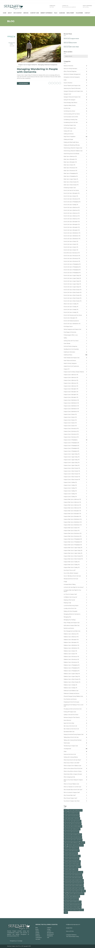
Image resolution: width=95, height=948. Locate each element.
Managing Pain (67, 617)
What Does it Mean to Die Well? (71, 762)
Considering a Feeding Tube (70, 119)
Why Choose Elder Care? (70, 795)
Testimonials (67, 743)
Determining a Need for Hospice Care (73, 148)
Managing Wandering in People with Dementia (37, 70)
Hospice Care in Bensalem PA (71, 389)
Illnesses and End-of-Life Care (71, 578)
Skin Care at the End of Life (70, 726)
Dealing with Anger (68, 139)
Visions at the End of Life (70, 754)
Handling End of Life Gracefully (71, 349)
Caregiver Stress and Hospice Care (72, 97)
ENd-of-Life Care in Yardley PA (71, 303)
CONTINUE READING (23, 83)
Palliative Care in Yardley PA (70, 685)
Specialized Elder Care (69, 731)
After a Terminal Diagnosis (70, 71)
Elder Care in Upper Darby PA (71, 179)
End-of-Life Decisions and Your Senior (73, 315)
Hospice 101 (66, 369)
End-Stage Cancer (68, 326)
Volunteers (79, 13)
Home (4, 13)
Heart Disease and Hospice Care (71, 357)
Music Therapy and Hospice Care (71, 622)
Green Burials (67, 343)
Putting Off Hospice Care (70, 711)
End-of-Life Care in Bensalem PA (72, 221)
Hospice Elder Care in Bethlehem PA (73, 519)
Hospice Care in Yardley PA (70, 482)
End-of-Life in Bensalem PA (70, 318)
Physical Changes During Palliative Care (73, 696)
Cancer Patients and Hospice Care (72, 85)
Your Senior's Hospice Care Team (72, 801)
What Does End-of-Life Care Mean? (72, 760)
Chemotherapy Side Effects (70, 102)
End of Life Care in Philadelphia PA (72, 201)
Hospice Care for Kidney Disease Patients (74, 371)
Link (65, 893)
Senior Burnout (67, 720)
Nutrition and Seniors (69, 628)
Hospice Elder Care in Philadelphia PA (73, 539)
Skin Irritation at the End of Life (71, 728)
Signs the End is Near (69, 723)
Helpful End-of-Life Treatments (71, 366)
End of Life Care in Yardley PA (71, 204)
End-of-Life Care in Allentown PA (72, 207)
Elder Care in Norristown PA (70, 167)
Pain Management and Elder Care (72, 631)
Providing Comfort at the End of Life (73, 709)
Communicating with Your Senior (72, 114)
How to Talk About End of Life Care (72, 576)
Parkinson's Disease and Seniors (71, 693)
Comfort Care (34, 13)
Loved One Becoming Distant (71, 605)
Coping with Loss (68, 131)
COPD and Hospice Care (70, 128)
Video (65, 751)
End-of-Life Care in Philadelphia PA (72, 264)
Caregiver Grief (67, 94)
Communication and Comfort (71, 116)
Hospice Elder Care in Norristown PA (72, 533)
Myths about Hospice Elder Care (71, 625)
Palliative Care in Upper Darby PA (72, 673)
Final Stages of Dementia (70, 332)
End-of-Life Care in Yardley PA (71, 306)
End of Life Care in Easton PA (71, 196)
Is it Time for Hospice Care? (70, 594)
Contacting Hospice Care (70, 125)
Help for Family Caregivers (70, 363)
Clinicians (62, 13)
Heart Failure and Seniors (70, 360)
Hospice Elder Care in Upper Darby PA (73, 547)
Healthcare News (68, 354)
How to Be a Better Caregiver (71, 573)
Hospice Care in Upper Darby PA (27, 65)
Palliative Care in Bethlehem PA (71, 645)
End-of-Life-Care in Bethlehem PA (72, 323)
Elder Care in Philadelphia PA (71, 173)
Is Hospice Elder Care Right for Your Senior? (72, 590)
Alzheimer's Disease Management (72, 74)
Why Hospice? (17, 13)
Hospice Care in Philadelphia (70, 440)
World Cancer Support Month (71, 38)
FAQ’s (55, 13)
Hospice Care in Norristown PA (71, 428)
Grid (65, 845)
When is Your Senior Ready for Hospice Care (73, 780)
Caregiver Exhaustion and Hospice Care (73, 91)
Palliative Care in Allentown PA (71, 634)
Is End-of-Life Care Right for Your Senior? (74, 587)
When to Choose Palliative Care (71, 784)
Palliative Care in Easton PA (70, 651)
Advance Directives (68, 65)
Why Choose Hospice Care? (70, 798)
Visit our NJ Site (70, 931)
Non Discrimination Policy (72, 936)
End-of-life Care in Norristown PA (72, 252)
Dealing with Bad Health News (71, 142)
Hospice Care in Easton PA (70, 414)
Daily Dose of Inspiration (69, 136)
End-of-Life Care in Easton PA (71, 241)
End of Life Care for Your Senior (71, 190)
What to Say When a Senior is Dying (72, 771)
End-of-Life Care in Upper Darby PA (72, 275)
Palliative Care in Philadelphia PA (71, 665)
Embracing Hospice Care (70, 187)
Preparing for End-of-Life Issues (71, 702)
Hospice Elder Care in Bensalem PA (72, 510)
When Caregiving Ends (69, 777)
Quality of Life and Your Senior (71, 714)
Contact (87, 13)
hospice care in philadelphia (71, 858)
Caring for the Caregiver (69, 99)
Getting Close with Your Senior (71, 340)
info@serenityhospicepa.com (73, 924)
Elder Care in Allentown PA (70, 156)
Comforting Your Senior (69, 111)
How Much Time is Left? (70, 570)
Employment (70, 13)
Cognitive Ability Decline (70, 105)
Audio (65, 80)
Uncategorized (67, 748)
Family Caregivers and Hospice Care (72, 329)
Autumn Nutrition (68, 82)
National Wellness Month (70, 42)
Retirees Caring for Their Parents (72, 717)
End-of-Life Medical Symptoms (71, 320)
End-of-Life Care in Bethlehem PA (72, 233)
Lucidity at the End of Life (70, 608)
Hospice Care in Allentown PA (71, 374)
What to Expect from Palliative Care (72, 765)
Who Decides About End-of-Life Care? (73, 789)
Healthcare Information (69, 352)
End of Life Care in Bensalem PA (71, 193)
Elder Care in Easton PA (69, 165)
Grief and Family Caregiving (70, 346)
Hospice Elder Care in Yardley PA (71, 561)
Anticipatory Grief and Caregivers (72, 77)
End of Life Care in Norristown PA (72, 199)
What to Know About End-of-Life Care (73, 768)
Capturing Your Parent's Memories (72, 88)
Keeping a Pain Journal (69, 600)
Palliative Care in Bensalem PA (71, 639)
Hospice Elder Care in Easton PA (71, 527)
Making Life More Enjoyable (70, 611)
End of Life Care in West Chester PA (73, 839)
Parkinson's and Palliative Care (71, 690)
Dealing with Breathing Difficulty (72, 145)
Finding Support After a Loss (71, 335)
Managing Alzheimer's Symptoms (47, 65)
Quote (81, 909)
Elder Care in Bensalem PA (70, 159)
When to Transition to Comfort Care (72, 786)
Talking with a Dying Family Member (73, 740)
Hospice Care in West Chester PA (72, 468)
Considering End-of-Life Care (71, 122)
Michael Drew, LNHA (12, 43)
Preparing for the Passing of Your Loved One (73, 705)
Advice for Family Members (70, 68)
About (10, 13)
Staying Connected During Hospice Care (73, 734)
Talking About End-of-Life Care (71, 737)
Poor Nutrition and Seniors (70, 699)
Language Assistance (71, 934)
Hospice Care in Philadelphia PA (71, 442)
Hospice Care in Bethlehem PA (71, 400)
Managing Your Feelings (69, 619)
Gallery (65, 337)
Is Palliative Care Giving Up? (70, 597)
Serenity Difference (46, 13)
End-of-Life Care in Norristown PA (72, 255)
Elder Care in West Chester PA (71, 182)
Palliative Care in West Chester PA (72, 679)
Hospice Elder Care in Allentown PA (72, 499)
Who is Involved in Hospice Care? (72, 792)
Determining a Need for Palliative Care (73, 150)
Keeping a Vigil (67, 602)
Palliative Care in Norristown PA (71, 656)
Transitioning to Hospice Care (71, 745)
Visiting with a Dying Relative (71, 757)
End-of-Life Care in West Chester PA (72, 289)
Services (25, 13)
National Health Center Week (71, 46)
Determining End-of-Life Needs (71, 153)
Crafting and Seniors (68, 133)
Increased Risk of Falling (69, 584)
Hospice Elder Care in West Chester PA (73, 556)
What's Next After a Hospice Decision (73, 774)
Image (65, 581)
